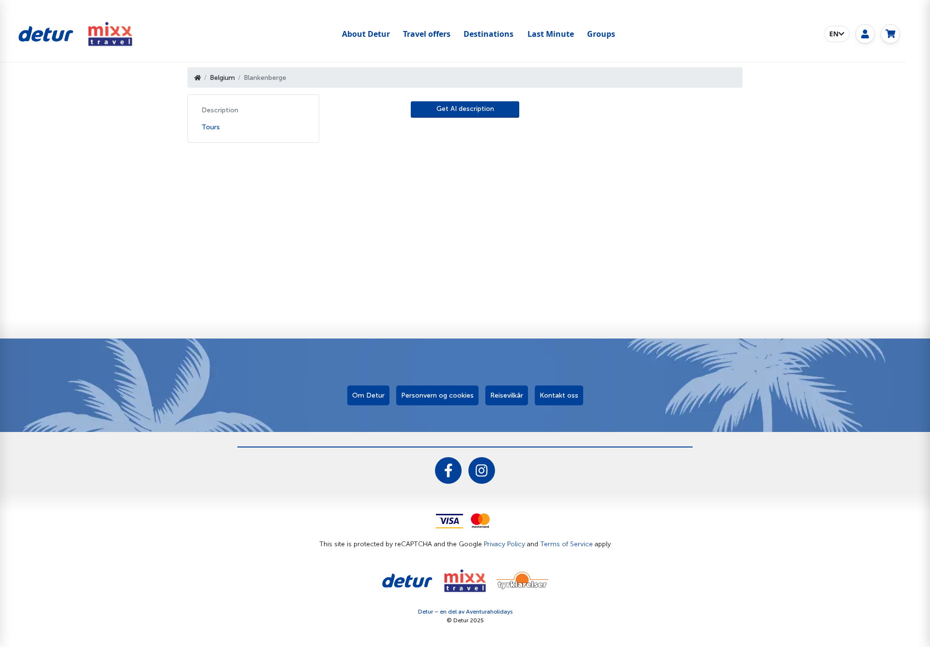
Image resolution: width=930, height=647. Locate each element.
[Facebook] (448, 470)
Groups (601, 34)
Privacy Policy (504, 544)
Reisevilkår (506, 395)
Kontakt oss (559, 395)
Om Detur (368, 395)
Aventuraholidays (489, 611)
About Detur (366, 34)
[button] (837, 34)
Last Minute (550, 34)
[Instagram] (481, 470)
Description (220, 110)
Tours (211, 127)
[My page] (865, 34)
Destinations (488, 34)
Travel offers (426, 34)
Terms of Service (566, 544)
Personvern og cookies (437, 395)
